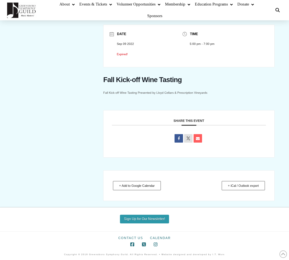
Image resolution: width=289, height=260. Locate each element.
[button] (277, 10)
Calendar (160, 238)
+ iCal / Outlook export (243, 185)
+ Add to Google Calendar (137, 185)
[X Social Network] (188, 138)
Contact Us (130, 238)
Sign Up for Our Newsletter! (144, 219)
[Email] (198, 138)
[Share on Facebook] (179, 138)
